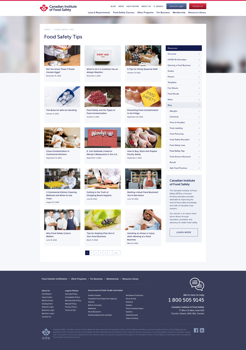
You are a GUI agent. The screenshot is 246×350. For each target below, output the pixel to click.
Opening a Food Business (179, 65)
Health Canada (94, 295)
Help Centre (132, 6)
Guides (171, 71)
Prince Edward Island (134, 308)
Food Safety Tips (64, 29)
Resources (172, 48)
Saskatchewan (132, 315)
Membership (179, 12)
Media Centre (47, 300)
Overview (172, 53)
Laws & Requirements (99, 12)
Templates (172, 82)
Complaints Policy (72, 297)
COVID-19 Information (177, 59)
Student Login (48, 306)
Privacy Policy (71, 306)
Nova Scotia (131, 298)
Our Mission (47, 293)
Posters (171, 76)
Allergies (173, 111)
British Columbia (95, 305)
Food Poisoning (177, 133)
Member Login (48, 313)
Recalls (173, 162)
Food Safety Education (179, 139)
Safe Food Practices (178, 168)
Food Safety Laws (177, 145)
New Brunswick (94, 311)
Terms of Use (70, 310)
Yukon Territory (132, 318)
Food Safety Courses (123, 12)
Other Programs (145, 12)
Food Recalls (173, 93)
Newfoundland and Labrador (100, 315)
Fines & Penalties (177, 122)
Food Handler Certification (54, 278)
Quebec (129, 311)
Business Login (48, 310)
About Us (146, 6)
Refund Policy (71, 303)
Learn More (183, 232)
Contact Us (46, 316)
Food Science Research (180, 156)
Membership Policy (73, 300)
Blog (113, 6)
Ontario (129, 305)
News (121, 6)
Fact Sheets (173, 88)
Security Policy (71, 293)
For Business (163, 12)
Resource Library (197, 12)
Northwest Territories (134, 295)
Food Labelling (176, 128)
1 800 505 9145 (186, 300)
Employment (47, 303)
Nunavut (129, 301)
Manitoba (92, 308)
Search (159, 6)
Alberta (91, 301)
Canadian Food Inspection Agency (102, 298)
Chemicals (174, 116)
